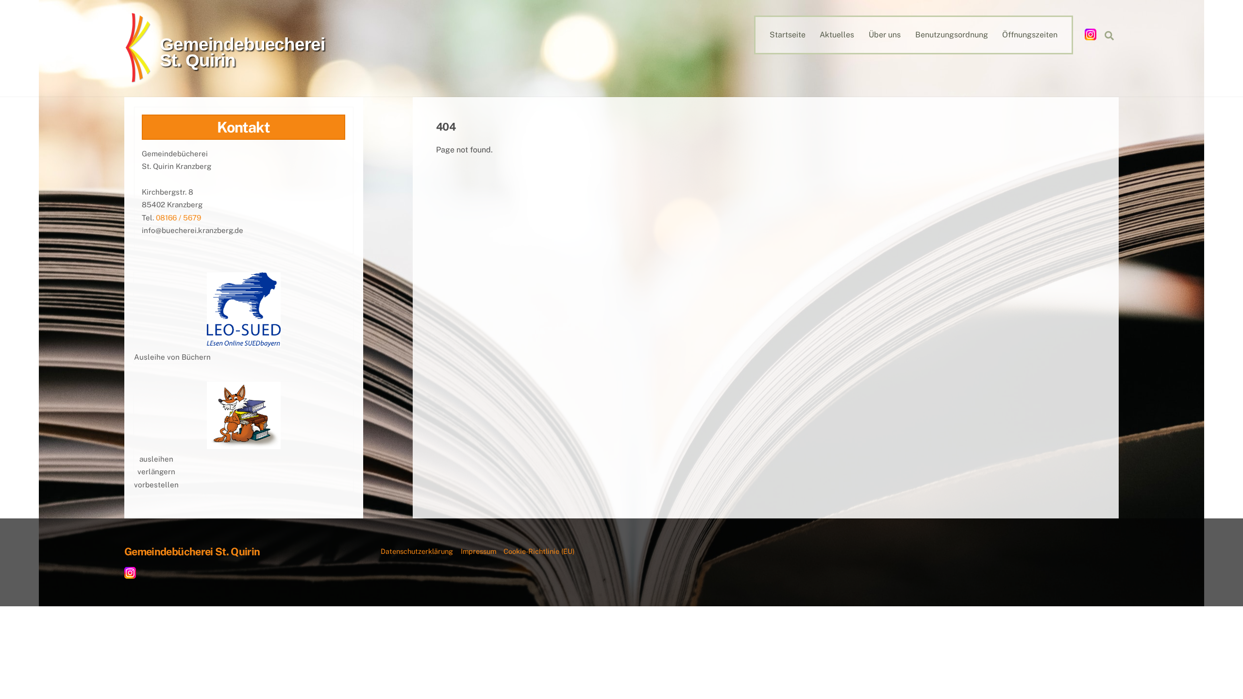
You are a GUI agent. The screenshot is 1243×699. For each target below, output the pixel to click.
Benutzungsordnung (951, 34)
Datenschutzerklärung (417, 551)
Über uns (885, 34)
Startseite (788, 34)
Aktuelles (837, 34)
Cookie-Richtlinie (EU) (539, 551)
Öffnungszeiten (1030, 34)
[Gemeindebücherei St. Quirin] (140, 78)
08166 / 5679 (178, 218)
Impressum (478, 551)
